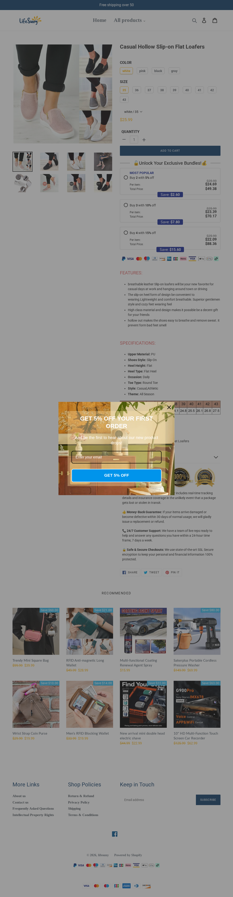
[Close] (169, 407)
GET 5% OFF (116, 475)
